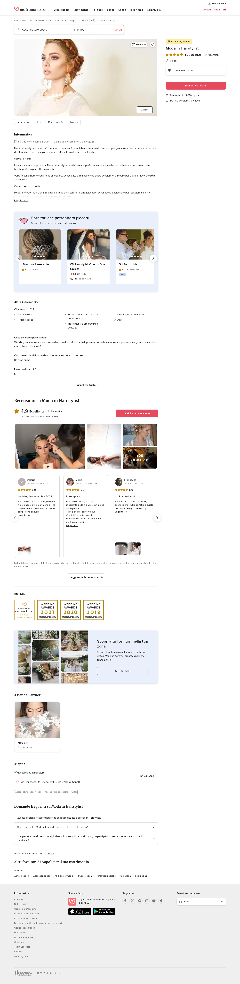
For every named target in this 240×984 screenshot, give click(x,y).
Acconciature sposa (40, 20)
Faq (39, 122)
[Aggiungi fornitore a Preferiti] (152, 44)
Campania (60, 20)
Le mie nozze (62, 9)
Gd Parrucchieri (129, 264)
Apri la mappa (146, 776)
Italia (186, 901)
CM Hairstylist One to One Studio (87, 266)
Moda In (23, 742)
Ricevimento (80, 9)
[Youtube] (154, 901)
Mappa (74, 122)
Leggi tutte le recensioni (84, 577)
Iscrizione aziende (23, 937)
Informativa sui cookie (25, 918)
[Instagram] (147, 901)
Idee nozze (136, 9)
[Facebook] (125, 901)
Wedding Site (21, 956)
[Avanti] (153, 258)
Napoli (74, 20)
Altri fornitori (123, 671)
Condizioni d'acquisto (25, 909)
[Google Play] (103, 914)
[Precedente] (18, 258)
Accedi (207, 9)
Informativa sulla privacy (26, 913)
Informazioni (24, 122)
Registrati (220, 9)
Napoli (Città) (89, 20)
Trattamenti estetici (106, 876)
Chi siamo (19, 942)
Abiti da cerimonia (64, 876)
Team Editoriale (22, 946)
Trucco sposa (85, 876)
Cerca (118, 29)
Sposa (110, 9)
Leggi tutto (21, 200)
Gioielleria (125, 876)
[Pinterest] (140, 901)
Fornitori (97, 9)
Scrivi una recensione (137, 413)
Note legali (20, 904)
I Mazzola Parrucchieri (36, 264)
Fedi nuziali (141, 876)
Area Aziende (218, 3)
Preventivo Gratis (195, 85)
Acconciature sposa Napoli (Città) (61, 792)
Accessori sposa (41, 876)
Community (154, 9)
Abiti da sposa (21, 876)
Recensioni (56, 122)
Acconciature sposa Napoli (28, 792)
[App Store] (79, 914)
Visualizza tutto (86, 385)
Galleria (145, 109)
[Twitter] (132, 901)
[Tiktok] (161, 901)
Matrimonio (20, 20)
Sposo (122, 9)
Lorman (50, 853)
